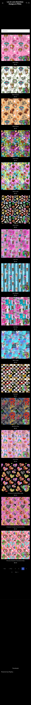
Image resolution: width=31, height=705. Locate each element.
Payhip (11, 672)
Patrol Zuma (16, 126)
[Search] (26, 2)
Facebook (15, 668)
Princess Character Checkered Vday (15, 560)
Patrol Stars (15, 225)
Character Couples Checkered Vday (15, 527)
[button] (13, 672)
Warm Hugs (15, 360)
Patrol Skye (15, 62)
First (5, 568)
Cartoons (15, 394)
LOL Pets (15, 327)
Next (16, 572)
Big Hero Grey (15, 426)
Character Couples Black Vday (15, 493)
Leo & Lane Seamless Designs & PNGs (15, 3)
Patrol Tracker (15, 94)
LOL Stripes (15, 293)
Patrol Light (15, 191)
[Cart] (29, 3)
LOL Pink (15, 259)
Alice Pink (15, 459)
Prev (11, 568)
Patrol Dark (15, 158)
